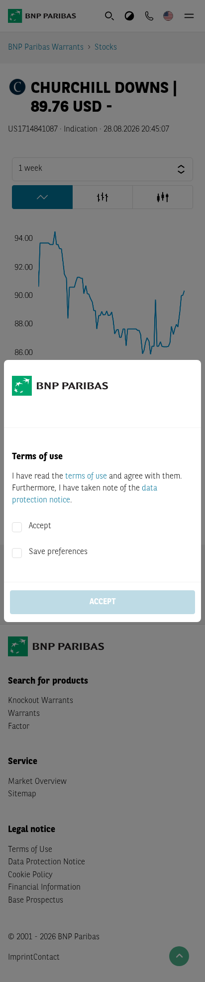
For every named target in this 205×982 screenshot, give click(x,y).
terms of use (86, 477)
